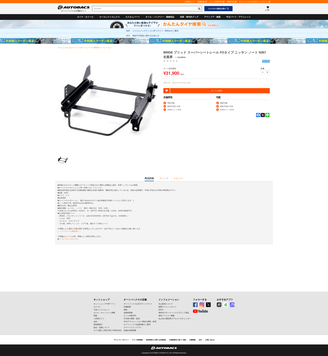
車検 (125, 310)
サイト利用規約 (137, 340)
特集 (95, 316)
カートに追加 (216, 91)
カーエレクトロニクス (109, 17)
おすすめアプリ (225, 299)
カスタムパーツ (132, 17)
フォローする (200, 299)
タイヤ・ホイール (85, 17)
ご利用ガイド (189, 2)
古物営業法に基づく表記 (177, 340)
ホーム (60, 48)
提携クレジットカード (167, 307)
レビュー (178, 178)
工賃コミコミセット (102, 310)
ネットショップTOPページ (104, 304)
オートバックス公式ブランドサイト (253, 2)
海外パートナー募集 (166, 316)
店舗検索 (200, 2)
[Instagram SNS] (201, 304)
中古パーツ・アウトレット (238, 17)
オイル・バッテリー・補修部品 (160, 17)
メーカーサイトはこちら (68, 239)
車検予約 (230, 2)
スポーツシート (85, 48)
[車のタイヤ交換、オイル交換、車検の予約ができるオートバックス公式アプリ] (219, 304)
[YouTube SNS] (200, 311)
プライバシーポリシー (121, 340)
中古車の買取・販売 (132, 319)
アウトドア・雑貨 (212, 17)
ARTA (160, 310)
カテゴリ (97, 307)
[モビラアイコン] (232, 304)
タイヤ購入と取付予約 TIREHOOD (107, 330)
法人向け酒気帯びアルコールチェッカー (174, 319)
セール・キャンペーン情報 (104, 313)
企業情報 (192, 340)
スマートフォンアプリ (133, 327)
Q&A (95, 321)
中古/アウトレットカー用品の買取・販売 (140, 321)
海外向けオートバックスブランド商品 (173, 313)
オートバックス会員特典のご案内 (137, 324)
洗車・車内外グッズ (189, 17)
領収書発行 (98, 324)
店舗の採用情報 (130, 330)
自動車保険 (128, 313)
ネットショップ (102, 299)
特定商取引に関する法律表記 (156, 340)
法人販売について (165, 304)
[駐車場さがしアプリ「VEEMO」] (225, 304)
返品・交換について (102, 327)
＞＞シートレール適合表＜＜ (69, 231)
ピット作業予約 (215, 2)
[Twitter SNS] (208, 304)
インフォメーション (168, 299)
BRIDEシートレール (102, 48)
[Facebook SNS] (195, 304)
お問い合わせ (210, 340)
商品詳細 (149, 179)
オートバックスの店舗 (135, 299)
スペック (163, 178)
